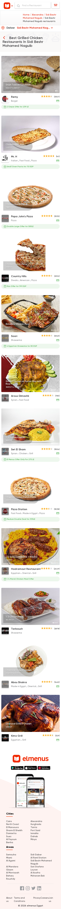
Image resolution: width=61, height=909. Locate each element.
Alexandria (36, 821)
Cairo (9, 821)
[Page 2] (57, 90)
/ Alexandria (37, 14)
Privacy (37, 898)
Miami (9, 857)
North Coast (12, 824)
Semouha (11, 854)
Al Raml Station (38, 857)
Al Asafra (35, 872)
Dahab (34, 836)
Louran (34, 870)
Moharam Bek (38, 876)
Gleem (9, 870)
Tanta (34, 827)
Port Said (35, 830)
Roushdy (10, 879)
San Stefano (37, 866)
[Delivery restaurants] (4, 37)
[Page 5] (57, 150)
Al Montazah (12, 872)
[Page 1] (55, 90)
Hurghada (36, 824)
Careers (45, 898)
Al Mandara (12, 866)
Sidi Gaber (36, 854)
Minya (34, 839)
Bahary (10, 876)
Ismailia (34, 833)
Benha (9, 842)
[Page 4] (55, 150)
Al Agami (10, 860)
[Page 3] (54, 150)
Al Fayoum (11, 839)
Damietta (11, 833)
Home (26, 14)
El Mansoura (12, 827)
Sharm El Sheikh (14, 830)
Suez (8, 836)
